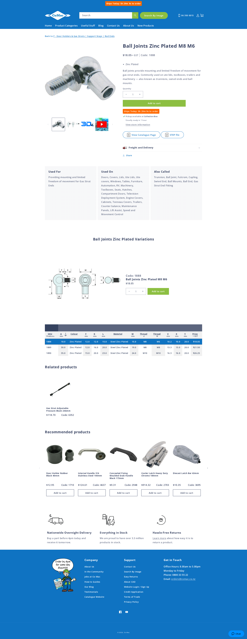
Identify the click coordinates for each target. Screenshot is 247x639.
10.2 (169, 341)
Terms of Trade (132, 596)
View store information (138, 124)
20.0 (186, 341)
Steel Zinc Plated (119, 341)
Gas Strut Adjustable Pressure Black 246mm (58, 409)
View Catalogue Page (144, 135)
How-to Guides (92, 581)
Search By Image (132, 571)
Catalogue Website (94, 596)
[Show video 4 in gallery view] (101, 124)
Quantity (127, 88)
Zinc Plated (76, 341)
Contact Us (130, 566)
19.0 (134, 347)
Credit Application (133, 591)
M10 (145, 353)
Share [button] (129, 155)
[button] (162, 147)
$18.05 (196, 341)
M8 (145, 341)
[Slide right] (112, 124)
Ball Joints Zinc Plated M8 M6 (146, 279)
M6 (158, 341)
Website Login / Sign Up (136, 586)
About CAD (129, 581)
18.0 (63, 341)
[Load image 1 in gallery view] (58, 124)
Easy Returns (131, 576)
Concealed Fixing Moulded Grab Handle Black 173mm (121, 476)
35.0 (63, 353)
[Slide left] (48, 124)
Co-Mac (127, 632)
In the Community (94, 571)
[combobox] (108, 15)
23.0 (104, 353)
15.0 (104, 341)
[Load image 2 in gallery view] (72, 124)
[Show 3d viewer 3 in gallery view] (87, 124)
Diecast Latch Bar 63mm (186, 473)
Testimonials (91, 591)
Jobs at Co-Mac (92, 576)
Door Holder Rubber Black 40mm (57, 474)
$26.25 (196, 353)
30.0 (63, 347)
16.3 (169, 353)
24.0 (134, 353)
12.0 (87, 341)
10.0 (178, 341)
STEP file (175, 135)
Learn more (159, 538)
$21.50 (196, 347)
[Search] (135, 15)
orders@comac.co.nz (183, 579)
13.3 (169, 347)
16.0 (96, 347)
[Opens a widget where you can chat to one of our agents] (236, 634)
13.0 (178, 347)
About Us (89, 566)
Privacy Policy (131, 601)
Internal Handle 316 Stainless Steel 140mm (90, 474)
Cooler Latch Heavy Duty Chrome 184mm (154, 474)
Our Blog (89, 586)
